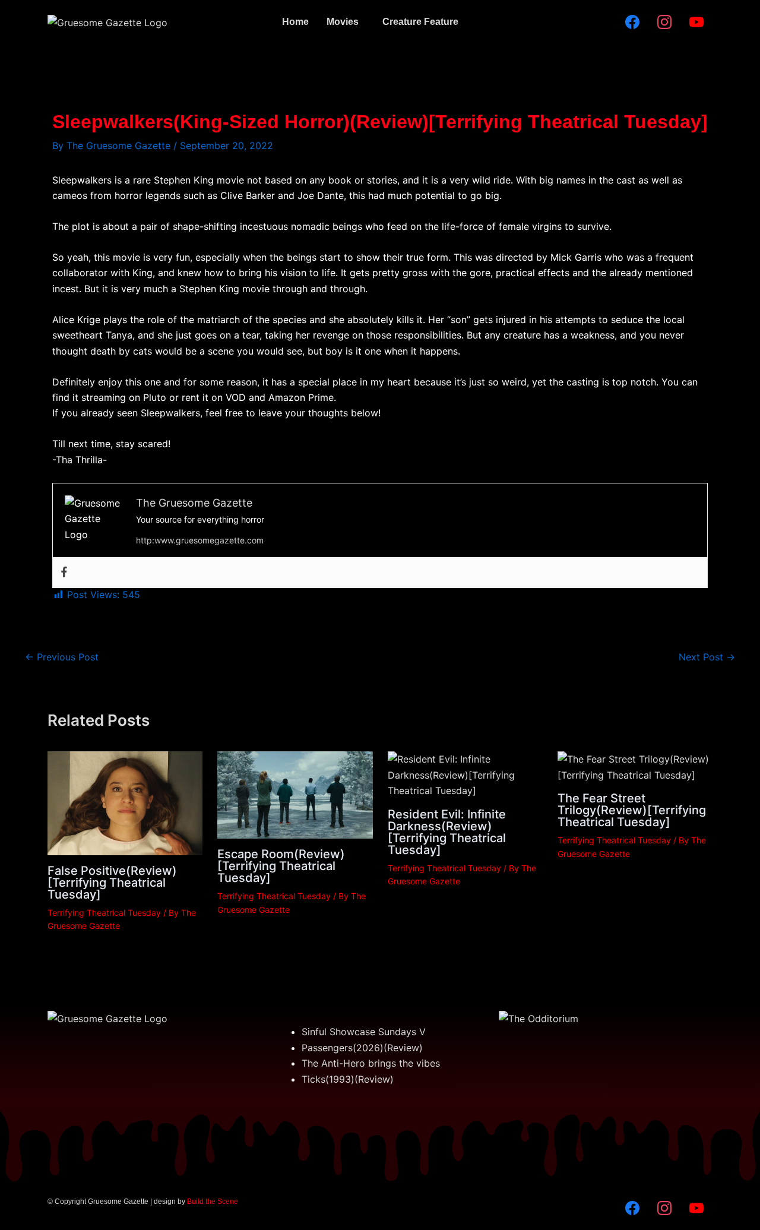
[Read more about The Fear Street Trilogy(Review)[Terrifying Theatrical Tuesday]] (635, 766)
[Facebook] (64, 572)
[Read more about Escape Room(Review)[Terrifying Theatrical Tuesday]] (294, 794)
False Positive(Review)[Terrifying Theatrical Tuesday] (112, 883)
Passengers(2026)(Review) (362, 1048)
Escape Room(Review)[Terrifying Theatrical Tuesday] (281, 866)
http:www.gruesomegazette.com (200, 540)
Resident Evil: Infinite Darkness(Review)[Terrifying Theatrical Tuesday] (447, 832)
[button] (345, 22)
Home (295, 22)
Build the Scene (212, 1201)
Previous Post (62, 657)
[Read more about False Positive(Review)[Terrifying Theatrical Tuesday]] (125, 802)
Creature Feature (420, 22)
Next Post (707, 657)
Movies (343, 22)
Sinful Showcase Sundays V (364, 1032)
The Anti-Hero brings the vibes (371, 1063)
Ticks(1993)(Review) (348, 1079)
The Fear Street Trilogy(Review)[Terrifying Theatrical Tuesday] (632, 810)
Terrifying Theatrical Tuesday (104, 913)
